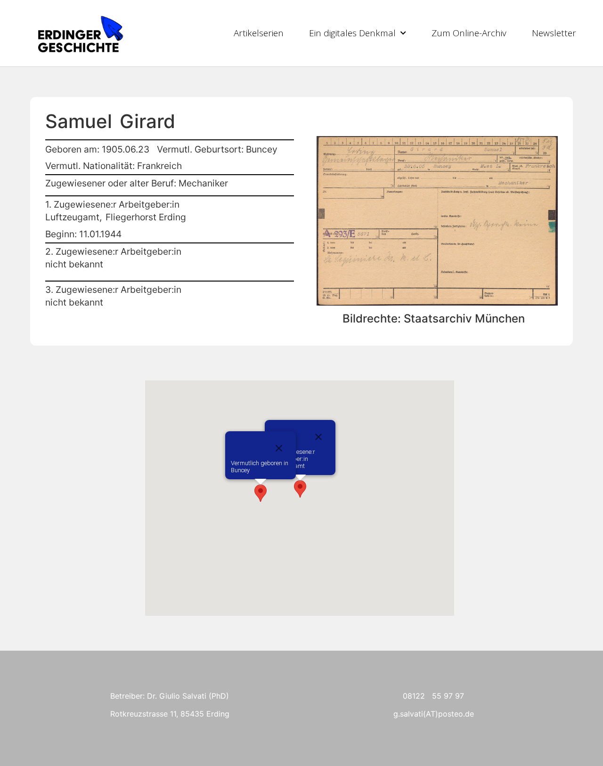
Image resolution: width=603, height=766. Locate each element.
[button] (260, 493)
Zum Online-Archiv (469, 33)
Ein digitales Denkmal (352, 33)
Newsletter (554, 33)
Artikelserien (259, 33)
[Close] (279, 448)
